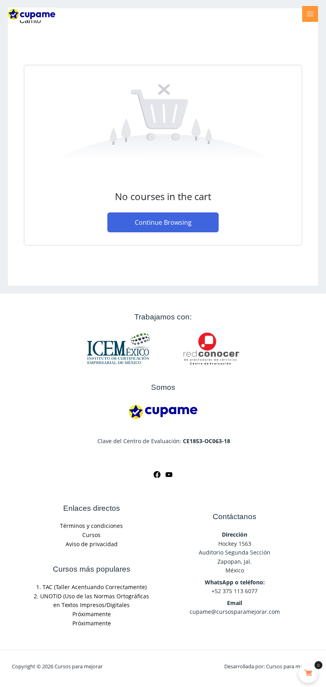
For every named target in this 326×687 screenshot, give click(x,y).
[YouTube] (169, 474)
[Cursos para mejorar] (32, 14)
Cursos (91, 535)
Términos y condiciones (91, 525)
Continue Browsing (163, 222)
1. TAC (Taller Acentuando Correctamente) (91, 587)
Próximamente (91, 614)
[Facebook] (157, 474)
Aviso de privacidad (92, 544)
